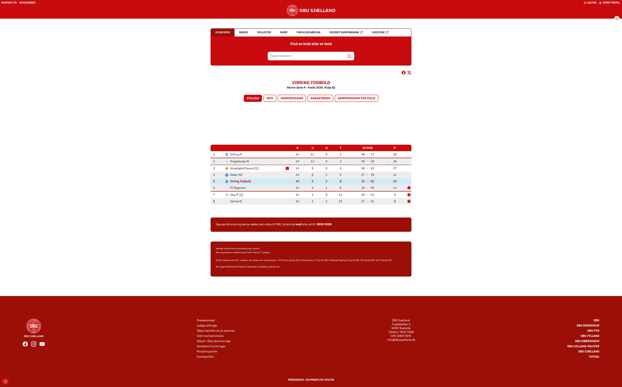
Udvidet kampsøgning (344, 32)
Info (269, 98)
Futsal (594, 357)
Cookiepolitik (205, 357)
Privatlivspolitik (207, 351)
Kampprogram (292, 98)
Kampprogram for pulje (356, 98)
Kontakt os (9, 3)
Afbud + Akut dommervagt (213, 341)
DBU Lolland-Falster (583, 346)
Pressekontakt (206, 320)
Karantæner (320, 98)
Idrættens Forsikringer (211, 346)
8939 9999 (324, 224)
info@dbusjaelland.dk (401, 340)
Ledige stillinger (207, 325)
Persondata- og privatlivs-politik (311, 380)
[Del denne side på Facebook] (404, 73)
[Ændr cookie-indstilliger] (5, 381)
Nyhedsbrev (27, 3)
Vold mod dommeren (210, 336)
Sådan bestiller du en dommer (216, 331)
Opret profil (611, 3)
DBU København (587, 341)
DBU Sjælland (588, 351)
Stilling (253, 98)
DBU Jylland (590, 336)
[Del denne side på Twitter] (409, 73)
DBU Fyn (593, 331)
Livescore (378, 32)
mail (299, 224)
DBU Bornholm (588, 325)
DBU (596, 320)
